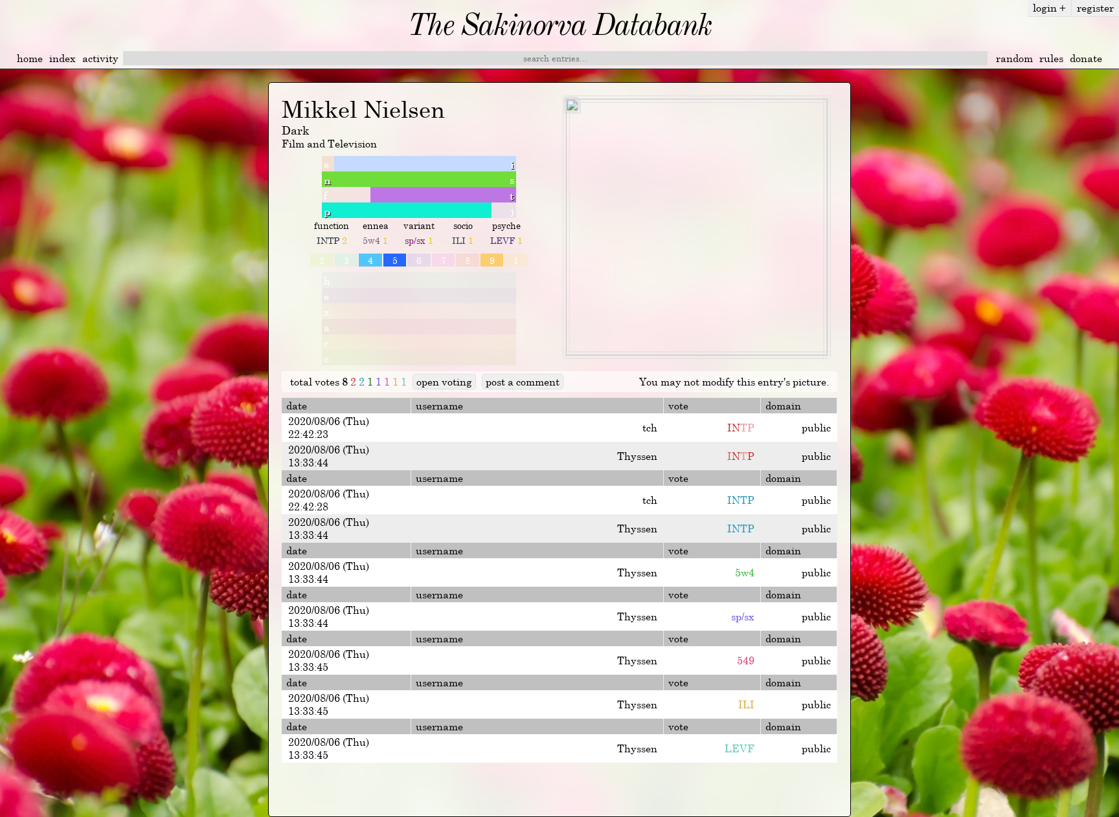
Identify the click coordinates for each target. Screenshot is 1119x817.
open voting (444, 381)
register (1095, 7)
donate (1086, 58)
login (1049, 7)
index (62, 58)
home (30, 58)
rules (1051, 58)
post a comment (523, 381)
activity (100, 58)
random (1014, 58)
